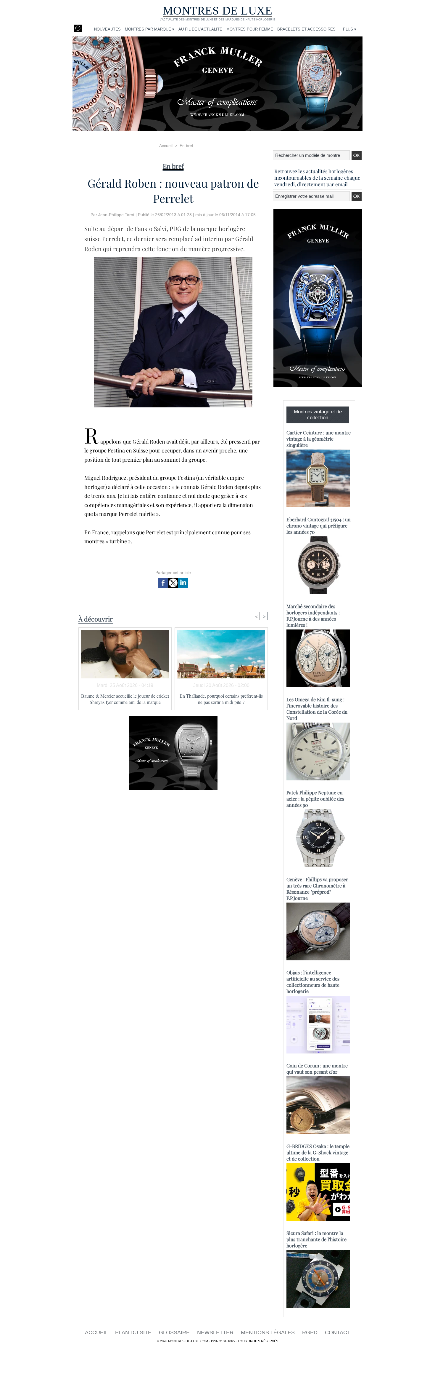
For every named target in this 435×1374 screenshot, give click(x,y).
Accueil (166, 145)
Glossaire (175, 1332)
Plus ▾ (349, 29)
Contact (337, 1332)
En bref (186, 145)
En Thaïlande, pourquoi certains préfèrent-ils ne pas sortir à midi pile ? (221, 699)
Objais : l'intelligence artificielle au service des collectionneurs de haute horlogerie (312, 981)
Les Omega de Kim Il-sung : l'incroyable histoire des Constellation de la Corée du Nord (316, 708)
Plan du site (134, 1332)
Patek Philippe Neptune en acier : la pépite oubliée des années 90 (315, 798)
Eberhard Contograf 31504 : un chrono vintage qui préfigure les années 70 (318, 525)
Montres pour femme (249, 29)
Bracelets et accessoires (306, 29)
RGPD (310, 1332)
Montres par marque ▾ (149, 29)
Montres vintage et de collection (318, 414)
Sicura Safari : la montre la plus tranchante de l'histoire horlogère (316, 1239)
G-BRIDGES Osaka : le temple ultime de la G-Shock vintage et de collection (317, 1152)
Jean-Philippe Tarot (116, 214)
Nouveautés (107, 29)
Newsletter (216, 1332)
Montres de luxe (218, 10)
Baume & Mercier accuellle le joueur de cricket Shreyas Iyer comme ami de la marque (125, 699)
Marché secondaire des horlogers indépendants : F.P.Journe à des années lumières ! (313, 615)
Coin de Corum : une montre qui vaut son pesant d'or (317, 1068)
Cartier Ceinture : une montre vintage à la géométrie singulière (318, 438)
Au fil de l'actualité (200, 29)
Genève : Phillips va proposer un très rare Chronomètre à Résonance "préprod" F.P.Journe (317, 888)
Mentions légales (268, 1332)
